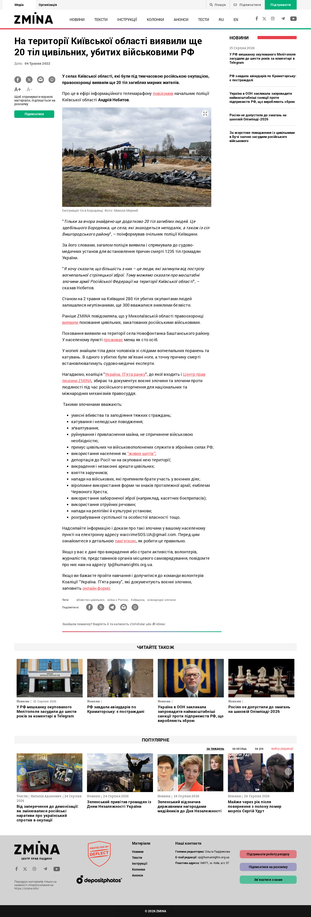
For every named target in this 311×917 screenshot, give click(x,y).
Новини (77, 19)
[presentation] (22, 771)
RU (221, 19)
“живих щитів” (141, 453)
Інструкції (127, 19)
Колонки (155, 19)
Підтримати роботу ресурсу (268, 854)
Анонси (181, 19)
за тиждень (215, 748)
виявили (70, 322)
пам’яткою (125, 541)
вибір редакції (282, 748)
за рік (259, 748)
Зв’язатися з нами (268, 879)
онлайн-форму (96, 588)
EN (236, 19)
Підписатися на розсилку (268, 867)
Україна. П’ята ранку (125, 374)
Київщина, (138, 600)
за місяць (239, 748)
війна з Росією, (118, 600)
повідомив (163, 93)
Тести (203, 19)
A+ (17, 89)
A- (29, 89)
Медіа (19, 5)
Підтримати (280, 5)
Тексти (100, 19)
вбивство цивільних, (90, 600)
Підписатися (250, 5)
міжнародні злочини (161, 600)
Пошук (220, 5)
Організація (48, 5)
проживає (113, 339)
